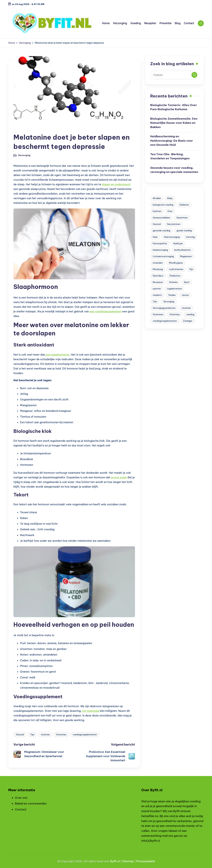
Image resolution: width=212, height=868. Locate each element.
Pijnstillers (158, 275)
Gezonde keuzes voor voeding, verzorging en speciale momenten (174, 170)
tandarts (157, 295)
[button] (194, 75)
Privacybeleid (145, 861)
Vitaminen (158, 314)
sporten (157, 288)
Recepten (158, 282)
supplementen (174, 288)
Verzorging (22, 128)
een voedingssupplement (105, 311)
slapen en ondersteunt (116, 184)
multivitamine (176, 269)
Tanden (172, 295)
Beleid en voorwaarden (31, 803)
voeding (190, 314)
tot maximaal (90, 710)
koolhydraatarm (182, 249)
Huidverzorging (160, 249)
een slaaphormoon (57, 354)
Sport (187, 282)
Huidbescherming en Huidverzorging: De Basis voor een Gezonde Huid (171, 140)
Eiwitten (157, 211)
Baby (170, 198)
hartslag (190, 236)
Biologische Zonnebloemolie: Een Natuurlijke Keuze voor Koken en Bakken (173, 123)
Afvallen (157, 198)
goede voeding (184, 230)
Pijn (191, 269)
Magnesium (186, 256)
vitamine (45, 734)
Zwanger (187, 320)
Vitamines (61, 734)
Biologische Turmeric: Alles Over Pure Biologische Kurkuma (173, 107)
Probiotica (175, 275)
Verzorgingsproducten (164, 307)
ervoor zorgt (119, 477)
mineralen (158, 262)
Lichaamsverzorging (163, 256)
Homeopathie (160, 243)
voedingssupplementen (85, 734)
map (131, 861)
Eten (170, 211)
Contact (20, 809)
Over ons (21, 797)
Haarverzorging (172, 236)
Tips (32, 734)
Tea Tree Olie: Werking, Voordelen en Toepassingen (169, 156)
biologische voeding (163, 204)
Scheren (173, 282)
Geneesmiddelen (161, 217)
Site (125, 861)
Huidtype (178, 243)
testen (185, 295)
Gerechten (181, 217)
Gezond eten (173, 224)
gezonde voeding (161, 230)
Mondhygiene (176, 262)
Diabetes (184, 204)
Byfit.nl (115, 861)
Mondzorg (158, 269)
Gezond (20, 734)
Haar (155, 236)
